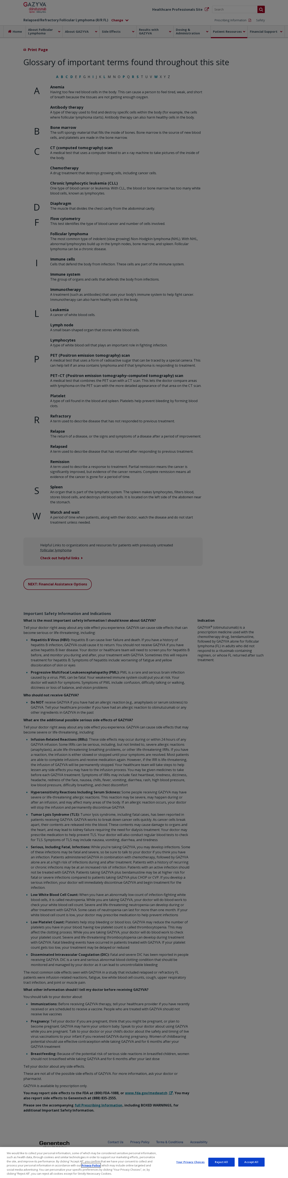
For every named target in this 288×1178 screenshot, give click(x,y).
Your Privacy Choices (190, 1162)
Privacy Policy (91, 1165)
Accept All (251, 1162)
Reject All (221, 1162)
